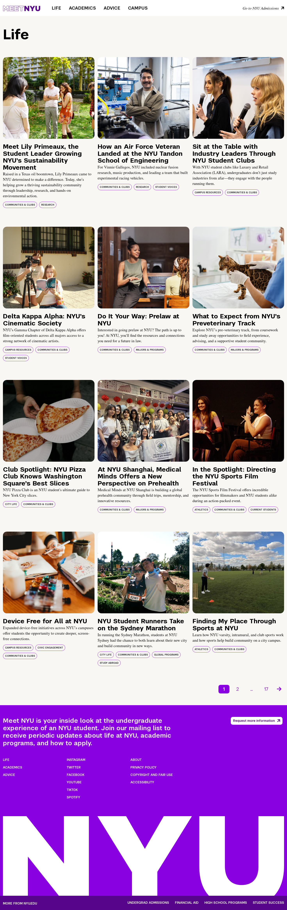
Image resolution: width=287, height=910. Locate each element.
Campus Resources (208, 192)
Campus (138, 8)
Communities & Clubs (20, 204)
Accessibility (142, 782)
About (136, 760)
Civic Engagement (50, 647)
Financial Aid (187, 902)
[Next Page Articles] (279, 688)
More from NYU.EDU (20, 903)
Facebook (75, 775)
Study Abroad (109, 663)
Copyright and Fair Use (151, 775)
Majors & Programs (150, 349)
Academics (82, 8)
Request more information (254, 721)
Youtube (74, 782)
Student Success (268, 902)
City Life (11, 504)
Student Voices (166, 187)
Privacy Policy (143, 767)
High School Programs (225, 902)
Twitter (74, 767)
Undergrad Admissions (148, 902)
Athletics (201, 509)
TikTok (72, 790)
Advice (112, 8)
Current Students (263, 509)
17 (266, 689)
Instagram (76, 760)
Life (56, 8)
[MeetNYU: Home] (21, 8)
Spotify (73, 797)
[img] (48, 98)
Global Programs (166, 654)
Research (47, 204)
